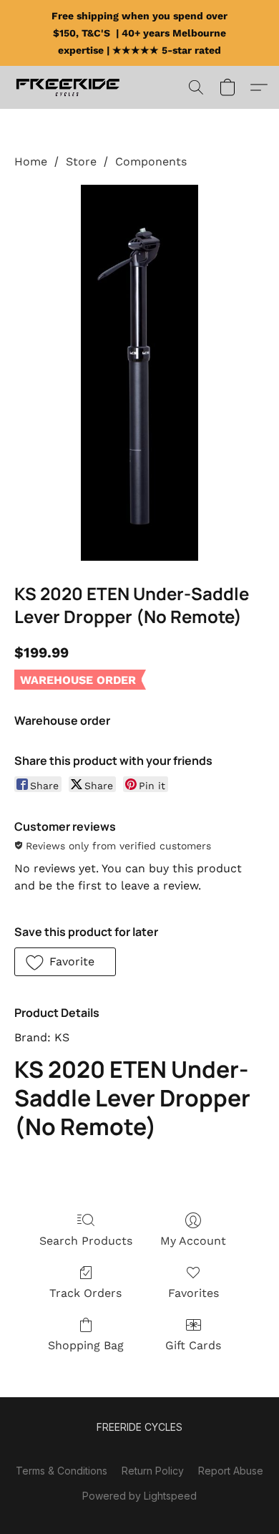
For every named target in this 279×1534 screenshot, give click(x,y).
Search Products (85, 1241)
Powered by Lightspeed (139, 1496)
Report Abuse (230, 1471)
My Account (193, 1241)
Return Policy (153, 1471)
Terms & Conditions (61, 1471)
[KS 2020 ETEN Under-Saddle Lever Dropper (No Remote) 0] (140, 373)
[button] (70, 87)
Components (151, 161)
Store (81, 161)
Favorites (193, 1293)
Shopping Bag (86, 1345)
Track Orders (85, 1293)
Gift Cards (193, 1345)
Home (30, 161)
